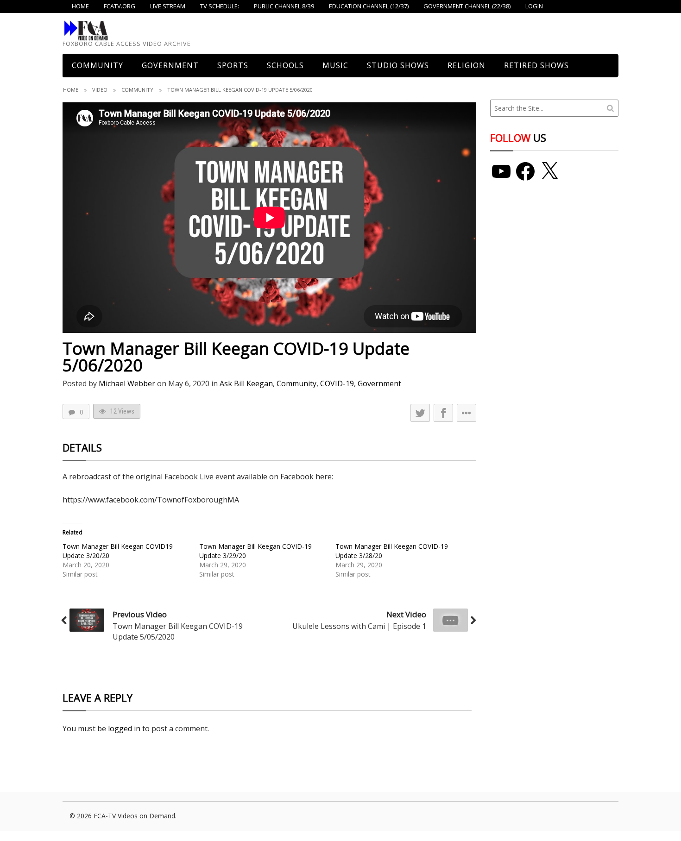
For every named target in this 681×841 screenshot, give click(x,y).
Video (99, 89)
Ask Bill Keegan (246, 383)
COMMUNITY (97, 65)
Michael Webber (127, 383)
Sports (232, 65)
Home (70, 89)
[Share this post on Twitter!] (420, 413)
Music (335, 65)
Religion (467, 65)
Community (137, 89)
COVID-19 (337, 383)
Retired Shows (536, 65)
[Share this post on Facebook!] (443, 413)
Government (170, 65)
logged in (124, 728)
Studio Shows (398, 65)
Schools (285, 65)
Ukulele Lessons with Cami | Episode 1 (359, 626)
